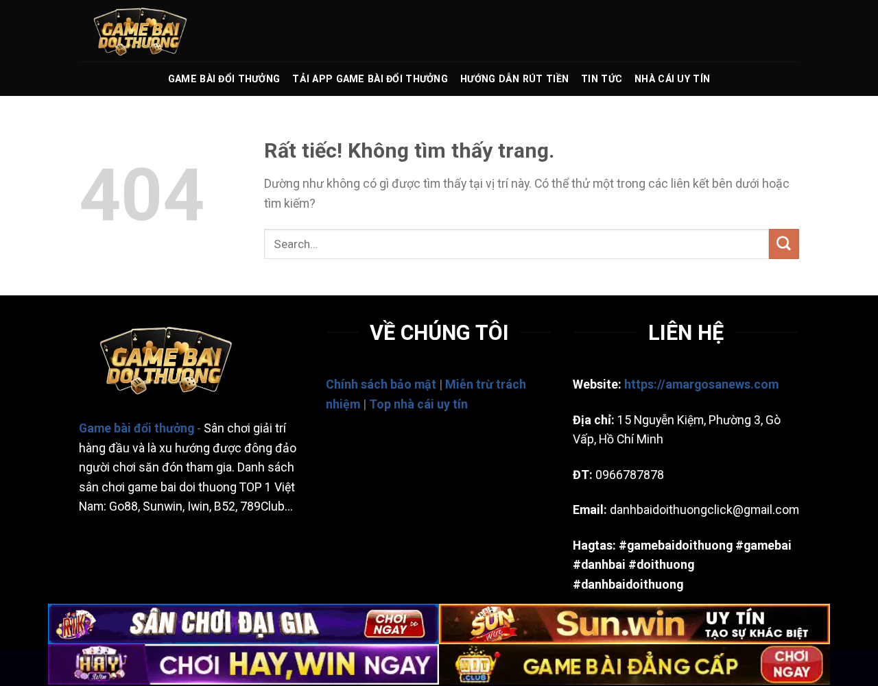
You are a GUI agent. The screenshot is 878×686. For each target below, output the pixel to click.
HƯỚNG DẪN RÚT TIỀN (514, 78)
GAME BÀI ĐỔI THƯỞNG (224, 78)
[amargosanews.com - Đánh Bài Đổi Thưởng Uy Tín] (147, 31)
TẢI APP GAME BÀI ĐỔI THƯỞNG (370, 78)
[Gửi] (784, 243)
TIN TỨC (601, 78)
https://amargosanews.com (701, 384)
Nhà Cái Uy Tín (672, 78)
